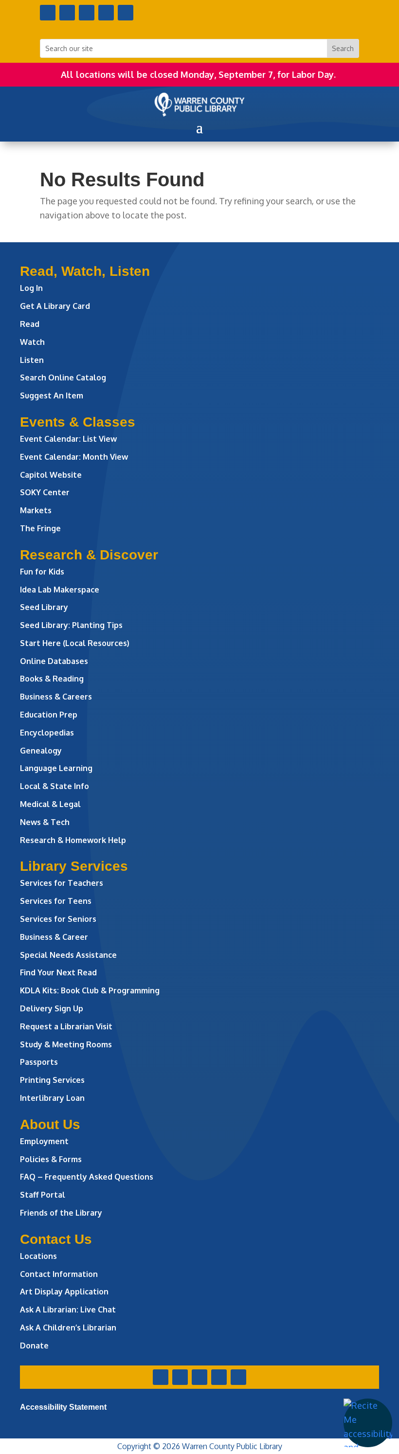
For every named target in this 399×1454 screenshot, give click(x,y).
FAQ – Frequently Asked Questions (86, 1177)
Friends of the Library (61, 1213)
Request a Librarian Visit (66, 1026)
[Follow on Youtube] (106, 12)
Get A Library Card (55, 306)
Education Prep (48, 714)
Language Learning (56, 768)
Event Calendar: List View (68, 439)
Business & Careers (56, 696)
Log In (31, 288)
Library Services (74, 866)
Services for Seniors (58, 919)
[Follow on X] (67, 12)
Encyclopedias (47, 732)
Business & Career (54, 937)
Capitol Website (51, 475)
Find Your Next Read (58, 972)
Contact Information (59, 1274)
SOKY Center (45, 492)
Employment (44, 1141)
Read (29, 324)
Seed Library (44, 607)
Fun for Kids (42, 571)
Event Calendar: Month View (74, 457)
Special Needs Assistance (68, 955)
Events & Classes (77, 422)
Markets (36, 510)
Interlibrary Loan (52, 1098)
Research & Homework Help (73, 840)
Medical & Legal (50, 804)
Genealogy (41, 750)
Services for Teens (55, 901)
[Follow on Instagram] (86, 12)
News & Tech (45, 822)
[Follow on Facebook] (47, 12)
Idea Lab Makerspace (59, 589)
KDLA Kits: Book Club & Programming (90, 990)
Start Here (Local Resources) (74, 643)
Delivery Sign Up (51, 1008)
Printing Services (52, 1080)
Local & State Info (54, 786)
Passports (39, 1062)
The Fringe (40, 528)
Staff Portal (42, 1195)
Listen (32, 360)
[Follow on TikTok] (125, 12)
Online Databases (54, 661)
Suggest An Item (51, 395)
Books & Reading (52, 678)
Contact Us (56, 1239)
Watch (32, 342)
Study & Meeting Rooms (66, 1044)
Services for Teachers (61, 883)
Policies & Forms (51, 1159)
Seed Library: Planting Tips (71, 625)
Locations (38, 1256)
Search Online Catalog (63, 377)
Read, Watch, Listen (85, 271)
